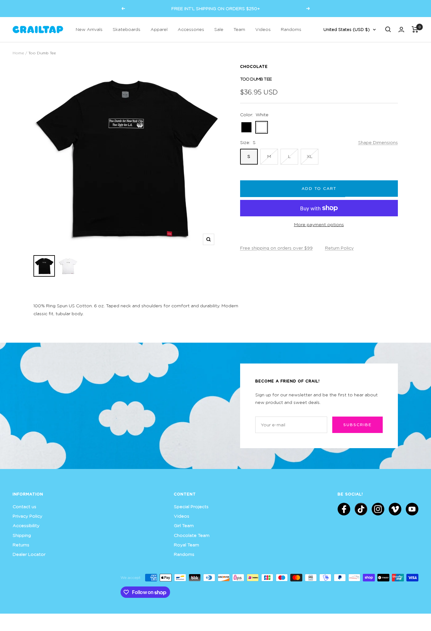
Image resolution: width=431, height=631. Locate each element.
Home (18, 53)
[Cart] (415, 29)
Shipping (22, 535)
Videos (263, 29)
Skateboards (126, 29)
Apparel (159, 29)
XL (309, 156)
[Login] (401, 29)
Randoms (291, 29)
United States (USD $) (346, 29)
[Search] (388, 29)
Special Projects (191, 506)
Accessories (191, 29)
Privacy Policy (27, 516)
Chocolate (254, 66)
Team (239, 29)
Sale (218, 29)
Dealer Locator (29, 554)
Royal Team (186, 544)
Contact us (24, 506)
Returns (21, 544)
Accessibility (26, 525)
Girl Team (184, 525)
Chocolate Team (192, 535)
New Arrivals (89, 29)
